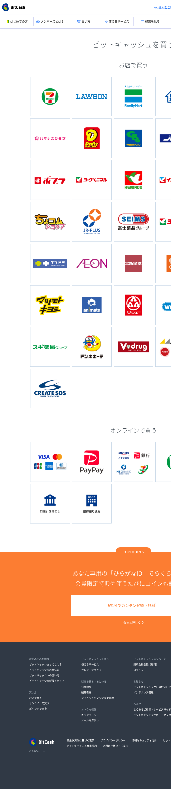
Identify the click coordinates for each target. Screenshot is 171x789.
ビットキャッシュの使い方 (44, 675)
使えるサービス (119, 21)
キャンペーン (88, 715)
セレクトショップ (91, 670)
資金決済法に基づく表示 (80, 740)
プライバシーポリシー (113, 740)
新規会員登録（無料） (145, 664)
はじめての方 (19, 21)
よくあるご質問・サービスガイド (152, 709)
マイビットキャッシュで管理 (97, 698)
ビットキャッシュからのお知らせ (152, 687)
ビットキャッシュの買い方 (44, 670)
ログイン (138, 670)
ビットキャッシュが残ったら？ (46, 681)
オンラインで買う (39, 703)
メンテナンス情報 (143, 692)
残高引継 (86, 692)
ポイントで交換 (38, 708)
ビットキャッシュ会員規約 (82, 746)
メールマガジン (90, 720)
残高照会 (86, 687)
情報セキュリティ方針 (144, 740)
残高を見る (152, 21)
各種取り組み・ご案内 (115, 746)
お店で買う (35, 698)
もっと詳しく (132, 622)
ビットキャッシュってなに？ (45, 664)
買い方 (86, 21)
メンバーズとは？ (52, 21)
